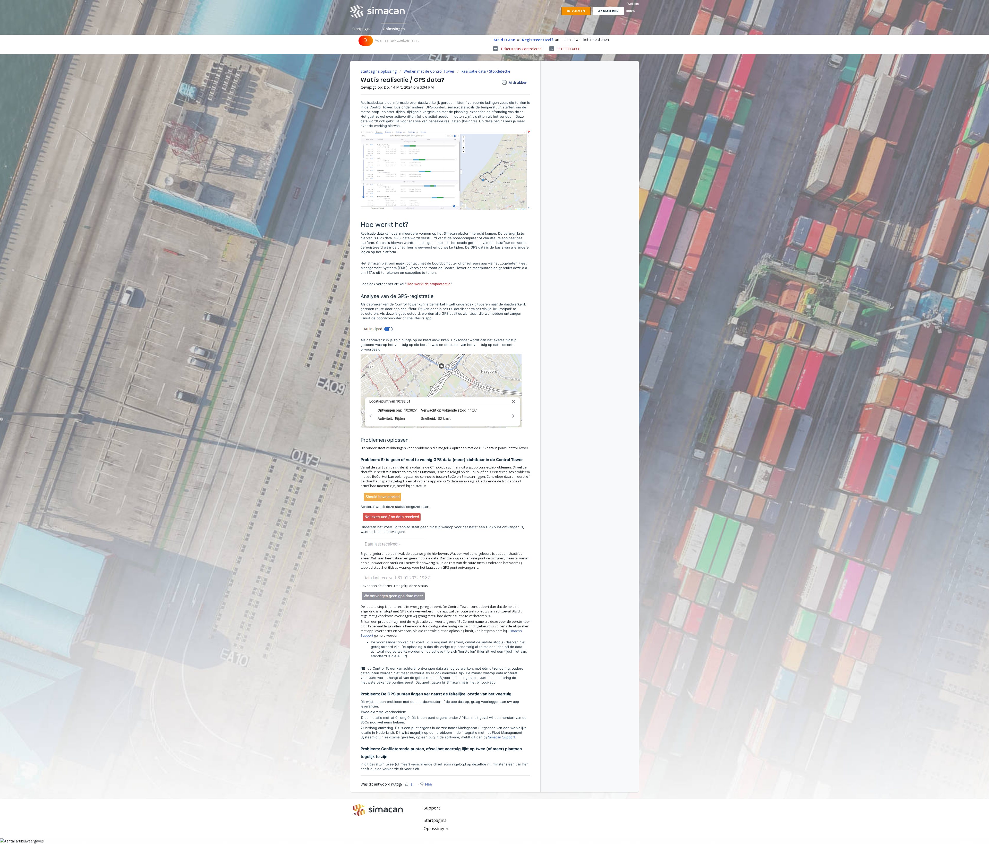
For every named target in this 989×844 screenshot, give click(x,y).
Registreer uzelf (537, 39)
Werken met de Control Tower (429, 71)
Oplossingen (394, 28)
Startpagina (361, 28)
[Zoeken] (366, 41)
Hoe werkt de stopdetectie (428, 284)
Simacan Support (501, 737)
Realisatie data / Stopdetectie (485, 71)
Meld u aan (504, 39)
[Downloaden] (485, 365)
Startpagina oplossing (379, 71)
